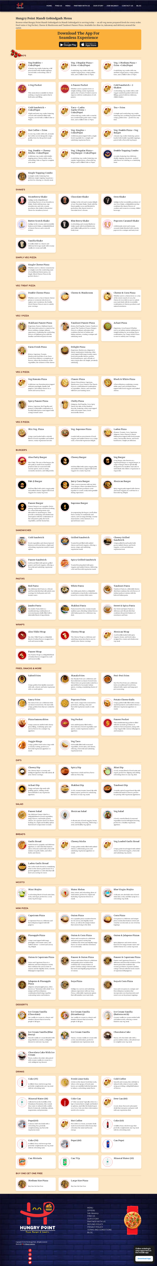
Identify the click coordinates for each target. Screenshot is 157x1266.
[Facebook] (30, 1250)
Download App (144, 1259)
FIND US (58, 6)
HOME (49, 6)
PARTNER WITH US (82, 6)
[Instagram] (30, 1254)
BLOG (138, 6)
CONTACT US (127, 6)
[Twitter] (30, 1262)
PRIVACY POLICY (95, 1227)
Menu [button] (67, 6)
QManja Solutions (30, 1244)
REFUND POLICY (95, 1224)
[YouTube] (30, 1258)
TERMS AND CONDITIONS (99, 1230)
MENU (90, 1208)
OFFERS (91, 1210)
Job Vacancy (112, 6)
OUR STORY (98, 6)
